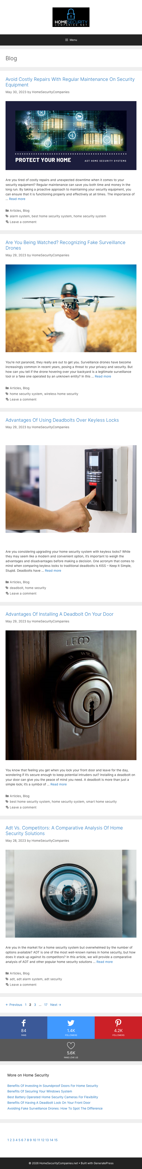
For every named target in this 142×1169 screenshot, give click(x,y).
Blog (26, 210)
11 (38, 1140)
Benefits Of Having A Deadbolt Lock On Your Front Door (48, 1103)
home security (35, 588)
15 (56, 1140)
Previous (14, 1005)
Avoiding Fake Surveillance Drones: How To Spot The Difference (55, 1108)
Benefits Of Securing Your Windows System (39, 1091)
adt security (53, 979)
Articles (15, 210)
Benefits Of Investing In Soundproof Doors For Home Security (52, 1086)
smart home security (101, 801)
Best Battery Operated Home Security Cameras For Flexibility (52, 1097)
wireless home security (61, 394)
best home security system (52, 216)
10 (34, 1140)
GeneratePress (104, 1163)
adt (12, 979)
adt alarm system (30, 979)
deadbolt (16, 588)
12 (42, 1140)
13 (47, 1140)
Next (55, 1005)
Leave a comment (23, 222)
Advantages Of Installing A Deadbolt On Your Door (60, 614)
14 (51, 1140)
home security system (90, 216)
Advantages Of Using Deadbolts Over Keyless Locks (62, 420)
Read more (17, 199)
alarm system (20, 216)
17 (46, 1005)
